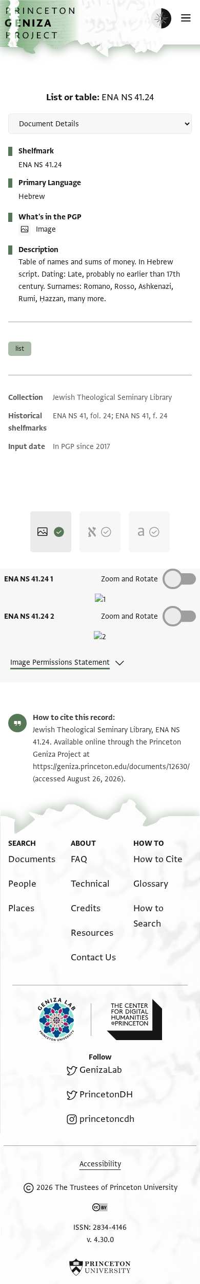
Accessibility (100, 1164)
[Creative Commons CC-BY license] (100, 1209)
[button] (41, 28)
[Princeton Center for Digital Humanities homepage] (134, 1019)
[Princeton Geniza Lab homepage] (64, 1019)
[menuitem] (31, 859)
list (19, 349)
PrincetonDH (106, 1094)
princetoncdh (106, 1119)
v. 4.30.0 (100, 1240)
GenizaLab (100, 1070)
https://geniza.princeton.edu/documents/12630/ (111, 767)
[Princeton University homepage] (100, 1267)
